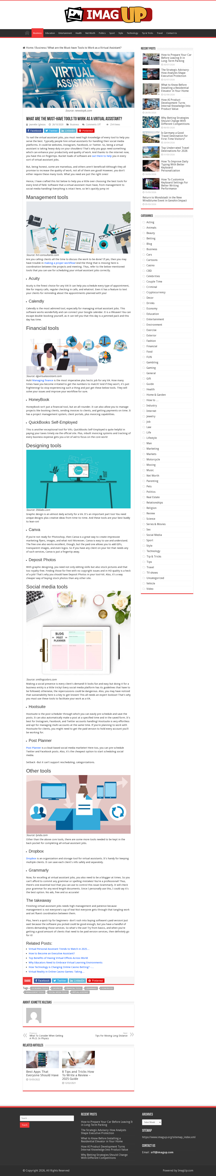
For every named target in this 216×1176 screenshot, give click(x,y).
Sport (112, 33)
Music (150, 470)
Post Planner (33, 747)
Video (149, 588)
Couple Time (154, 281)
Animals (151, 227)
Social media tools (58, 992)
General (151, 373)
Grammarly (91, 988)
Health (79, 33)
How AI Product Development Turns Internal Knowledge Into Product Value (175, 104)
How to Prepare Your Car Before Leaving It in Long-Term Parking (176, 57)
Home (27, 32)
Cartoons (151, 260)
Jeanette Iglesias (37, 124)
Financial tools (73, 988)
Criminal (151, 287)
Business (37, 33)
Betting (150, 238)
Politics (102, 33)
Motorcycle (153, 459)
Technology (132, 33)
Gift (148, 378)
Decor (150, 297)
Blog (149, 243)
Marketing (152, 448)
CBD (149, 270)
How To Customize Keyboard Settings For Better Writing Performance (174, 184)
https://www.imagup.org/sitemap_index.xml (169, 1137)
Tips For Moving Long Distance (111, 1034)
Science (150, 518)
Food (149, 351)
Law (148, 427)
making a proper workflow (59, 262)
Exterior (151, 335)
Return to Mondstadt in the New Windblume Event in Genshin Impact (165, 199)
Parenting (152, 481)
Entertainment (65, 33)
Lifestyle (151, 438)
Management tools (35, 992)
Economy (151, 308)
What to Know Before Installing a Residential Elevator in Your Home (175, 87)
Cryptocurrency (156, 292)
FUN (149, 357)
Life (148, 432)
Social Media (154, 535)
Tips (149, 561)
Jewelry (150, 416)
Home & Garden (156, 394)
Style (120, 33)
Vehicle (150, 583)
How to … (152, 400)
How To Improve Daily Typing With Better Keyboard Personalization (174, 166)
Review (150, 513)
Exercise (151, 330)
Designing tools (40, 988)
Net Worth (90, 33)
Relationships (154, 502)
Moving (151, 464)
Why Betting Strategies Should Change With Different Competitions (175, 121)
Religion (151, 508)
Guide (150, 384)
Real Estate (153, 497)
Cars (149, 254)
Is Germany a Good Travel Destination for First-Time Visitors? (174, 135)
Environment (154, 324)
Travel (160, 33)
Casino (150, 265)
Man (149, 443)
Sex (148, 529)
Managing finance (42, 380)
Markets (151, 454)
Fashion (151, 340)
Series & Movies (156, 524)
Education (50, 33)
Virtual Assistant (80, 992)
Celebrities (153, 276)
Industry (151, 405)
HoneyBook (107, 988)
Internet (151, 411)
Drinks (150, 303)
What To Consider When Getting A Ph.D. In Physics (46, 1036)
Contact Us (171, 33)
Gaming (151, 367)
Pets (149, 486)
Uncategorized (155, 578)
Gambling (152, 362)
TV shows (152, 572)
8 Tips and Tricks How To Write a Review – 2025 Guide (78, 1075)
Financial (151, 346)
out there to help (102, 156)
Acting (150, 222)
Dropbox (31, 858)
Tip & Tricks (147, 33)
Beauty (150, 233)
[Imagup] (108, 14)
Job (148, 421)
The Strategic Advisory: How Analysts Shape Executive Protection (175, 72)
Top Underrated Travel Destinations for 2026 (175, 149)
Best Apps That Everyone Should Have (42, 1073)
